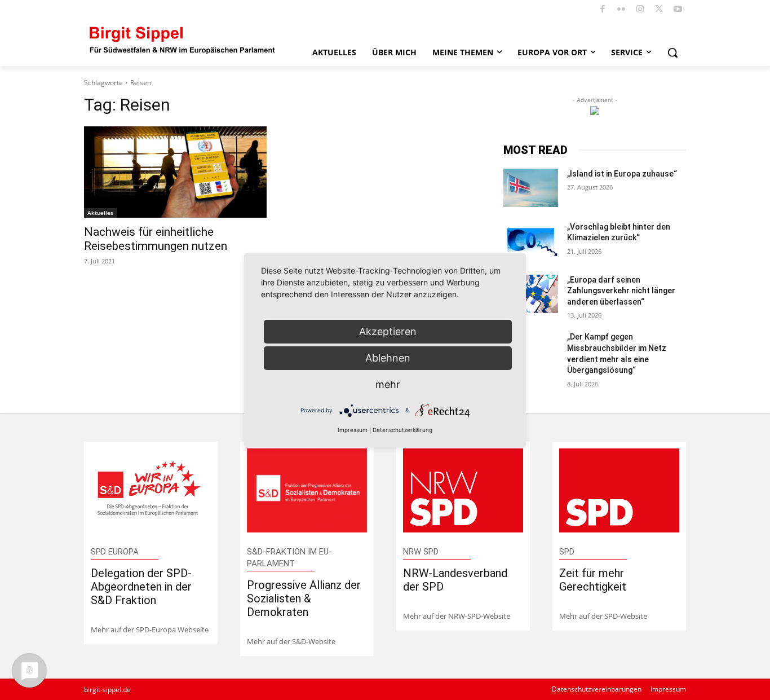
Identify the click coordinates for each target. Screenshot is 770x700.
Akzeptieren (388, 331)
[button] (672, 52)
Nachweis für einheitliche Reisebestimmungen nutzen (155, 239)
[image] (151, 490)
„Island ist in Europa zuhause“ (622, 173)
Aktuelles (100, 213)
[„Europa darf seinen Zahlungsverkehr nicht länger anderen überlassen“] (530, 294)
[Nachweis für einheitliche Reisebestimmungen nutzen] (175, 172)
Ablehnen (387, 358)
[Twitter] (659, 10)
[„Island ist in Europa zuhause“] (530, 188)
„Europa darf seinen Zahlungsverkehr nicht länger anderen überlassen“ (621, 290)
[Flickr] (621, 10)
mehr (387, 384)
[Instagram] (640, 10)
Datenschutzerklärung (402, 429)
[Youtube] (678, 10)
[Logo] (182, 39)
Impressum (353, 429)
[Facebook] (603, 10)
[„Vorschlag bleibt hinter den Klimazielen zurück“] (530, 241)
